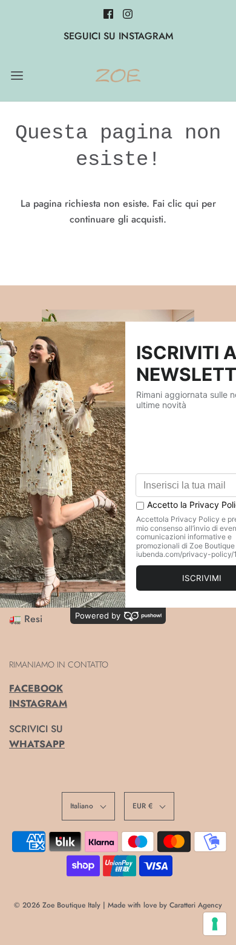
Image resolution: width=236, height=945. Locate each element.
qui (193, 203)
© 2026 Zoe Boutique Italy (57, 905)
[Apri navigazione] (16, 75)
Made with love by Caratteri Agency (165, 905)
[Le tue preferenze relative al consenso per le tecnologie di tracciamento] (214, 923)
